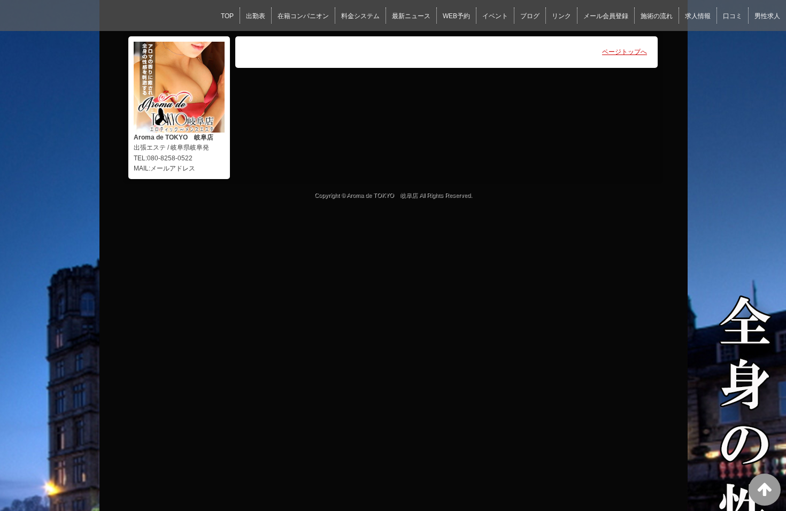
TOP (227, 16)
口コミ (732, 16)
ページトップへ (624, 52)
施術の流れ (657, 16)
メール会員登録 (605, 16)
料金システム (360, 16)
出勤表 (255, 16)
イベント (495, 16)
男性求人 (767, 16)
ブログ (530, 16)
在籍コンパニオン (303, 16)
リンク (561, 16)
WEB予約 (456, 16)
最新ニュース (411, 16)
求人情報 (698, 16)
